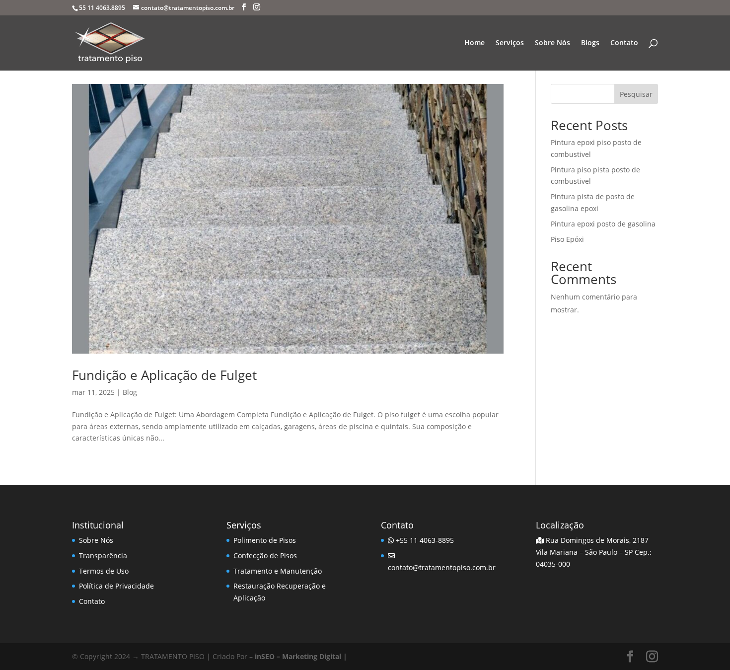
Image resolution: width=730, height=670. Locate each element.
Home (474, 43)
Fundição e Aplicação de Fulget (164, 375)
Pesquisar (636, 94)
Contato (624, 43)
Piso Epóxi (567, 239)
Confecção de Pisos (265, 555)
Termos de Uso (104, 571)
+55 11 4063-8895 (424, 540)
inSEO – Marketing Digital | (301, 656)
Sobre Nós (552, 43)
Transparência (103, 555)
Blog (130, 392)
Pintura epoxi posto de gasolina (603, 223)
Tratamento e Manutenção (277, 571)
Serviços (510, 43)
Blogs (590, 43)
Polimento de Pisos (264, 540)
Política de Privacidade (116, 586)
